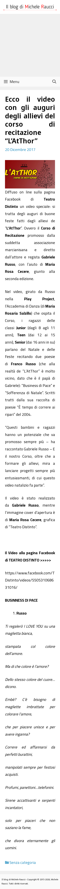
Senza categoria (23, 862)
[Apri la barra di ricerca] (54, 82)
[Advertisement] (30, 45)
